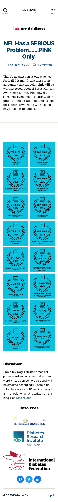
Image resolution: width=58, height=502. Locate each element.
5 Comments (44, 64)
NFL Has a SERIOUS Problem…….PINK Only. (29, 50)
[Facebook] (20, 479)
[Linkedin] (37, 479)
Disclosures (23, 398)
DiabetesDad (21, 495)
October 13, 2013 (20, 64)
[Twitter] (29, 479)
